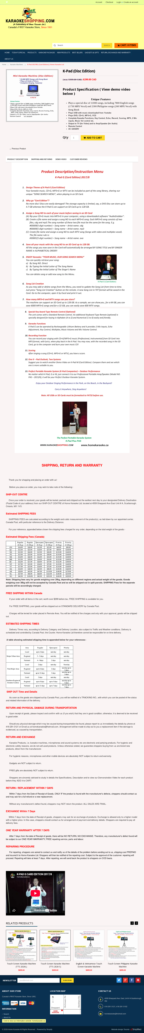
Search (6, 1014)
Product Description (17, 159)
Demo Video (61, 159)
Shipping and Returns (41, 159)
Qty (65, 137)
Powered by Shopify (44, 1029)
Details (22, 945)
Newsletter (9, 980)
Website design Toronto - (121, 1029)
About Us (7, 1017)
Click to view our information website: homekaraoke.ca (24, 1021)
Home (4, 64)
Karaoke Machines (16, 64)
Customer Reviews (78, 159)
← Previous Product (17, 149)
